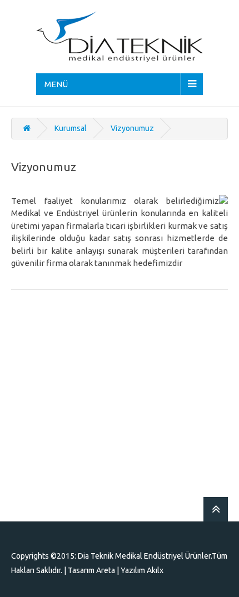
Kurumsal (70, 128)
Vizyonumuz (132, 128)
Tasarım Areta (91, 570)
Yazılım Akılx (142, 570)
